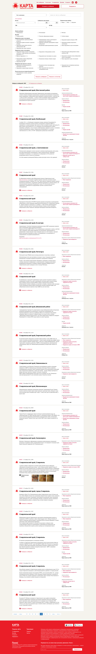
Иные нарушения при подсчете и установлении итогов (46, 68)
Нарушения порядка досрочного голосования (69, 43)
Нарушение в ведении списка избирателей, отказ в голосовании (71, 56)
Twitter (28, 633)
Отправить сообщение (48, 6)
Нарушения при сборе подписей (24, 48)
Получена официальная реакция (46, 36)
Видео (63, 22)
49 (44, 614)
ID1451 (20, 220)
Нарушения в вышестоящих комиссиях (25, 68)
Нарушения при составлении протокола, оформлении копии (70, 65)
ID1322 (20, 488)
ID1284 (20, 534)
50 (47, 614)
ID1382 (20, 303)
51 (49, 614)
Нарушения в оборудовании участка (47, 51)
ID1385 (20, 273)
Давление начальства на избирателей (69, 156)
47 (38, 614)
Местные (64, 32)
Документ (74, 22)
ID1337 (20, 459)
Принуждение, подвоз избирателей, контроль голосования (24, 59)
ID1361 (20, 383)
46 (35, 614)
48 (41, 614)
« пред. (20, 614)
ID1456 (20, 195)
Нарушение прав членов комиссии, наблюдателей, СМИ (24, 46)
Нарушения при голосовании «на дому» (48, 56)
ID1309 (20, 511)
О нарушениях (55, 2)
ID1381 (20, 332)
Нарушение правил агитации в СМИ (71, 344)
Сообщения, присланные (43, 20)
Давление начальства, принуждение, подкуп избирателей (48, 43)
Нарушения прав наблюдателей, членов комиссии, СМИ (70, 52)
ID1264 (20, 563)
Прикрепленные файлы (65, 20)
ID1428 (20, 249)
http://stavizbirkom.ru (24, 179)
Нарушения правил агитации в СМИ (69, 39)
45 (32, 614)
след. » (53, 614)
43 (26, 614)
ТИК (16, 25)
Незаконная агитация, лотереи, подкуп (47, 58)
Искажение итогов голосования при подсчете (46, 65)
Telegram (29, 631)
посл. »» (58, 614)
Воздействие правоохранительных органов (48, 45)
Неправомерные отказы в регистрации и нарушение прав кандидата (48, 40)
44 (29, 614)
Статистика (48, 2)
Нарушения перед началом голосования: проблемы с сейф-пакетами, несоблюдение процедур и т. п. (26, 53)
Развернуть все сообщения (36, 83)
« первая (15, 614)
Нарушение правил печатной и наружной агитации (25, 43)
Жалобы (62, 2)
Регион (16, 20)
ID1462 (20, 145)
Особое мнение (65, 36)
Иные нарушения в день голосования (70, 58)
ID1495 (20, 87)
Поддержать (72, 6)
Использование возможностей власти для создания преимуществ (71, 95)
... (24, 614)
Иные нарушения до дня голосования (70, 45)
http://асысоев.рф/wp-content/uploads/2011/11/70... (30, 238)
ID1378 (20, 360)
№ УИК (50, 25)
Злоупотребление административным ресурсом (25, 40)
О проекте (67, 2)
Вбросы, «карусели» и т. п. (22, 56)
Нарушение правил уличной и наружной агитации (70, 281)
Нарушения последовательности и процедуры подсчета (24, 65)
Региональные (42, 32)
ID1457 (20, 172)
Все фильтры (19, 18)
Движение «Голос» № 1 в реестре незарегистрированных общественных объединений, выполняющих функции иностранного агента (24, 646)
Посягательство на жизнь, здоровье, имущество (24, 73)
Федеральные (20, 32)
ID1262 (20, 592)
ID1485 (20, 116)
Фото (68, 22)
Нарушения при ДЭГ (21, 61)
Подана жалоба (20, 36)
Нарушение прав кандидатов (69, 239)
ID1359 (20, 435)
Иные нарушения (67, 179)
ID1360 (20, 407)
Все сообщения (40, 2)
